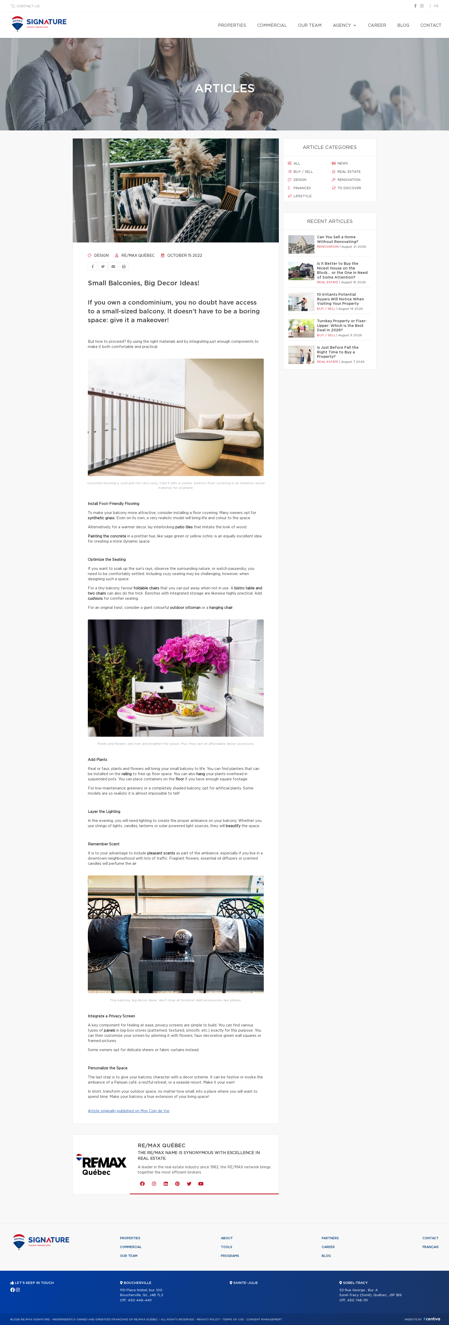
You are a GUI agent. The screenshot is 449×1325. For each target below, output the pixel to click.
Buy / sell (303, 172)
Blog (403, 25)
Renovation (348, 180)
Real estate (348, 172)
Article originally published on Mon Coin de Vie (128, 1111)
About (227, 1238)
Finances (302, 188)
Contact (430, 25)
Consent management (264, 1319)
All (296, 163)
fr (436, 6)
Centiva (432, 1319)
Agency (342, 25)
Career (377, 25)
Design (101, 256)
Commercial (272, 25)
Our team (310, 25)
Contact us (28, 6)
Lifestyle (302, 196)
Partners (330, 1238)
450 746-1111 (357, 1300)
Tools (226, 1247)
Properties (232, 25)
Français (430, 1247)
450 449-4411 (139, 1300)
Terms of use (233, 1319)
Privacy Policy (208, 1319)
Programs (230, 1255)
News (342, 163)
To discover (348, 188)
